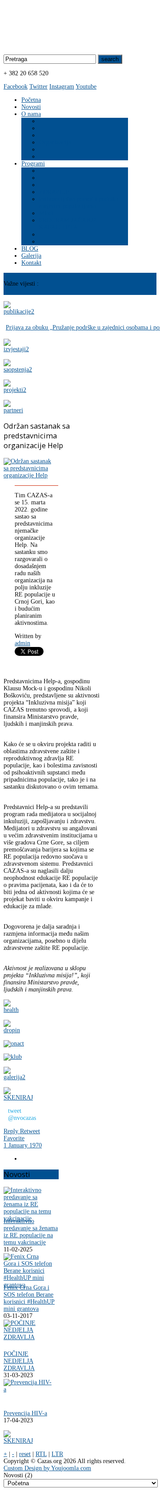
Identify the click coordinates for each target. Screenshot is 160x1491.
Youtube (86, 86)
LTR (57, 1454)
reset (25, 1454)
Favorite (14, 1138)
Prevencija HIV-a (25, 1413)
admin (22, 643)
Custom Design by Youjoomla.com (47, 1468)
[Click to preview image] (28, 475)
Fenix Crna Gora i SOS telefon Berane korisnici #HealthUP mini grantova (29, 1298)
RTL (41, 1454)
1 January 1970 (23, 1145)
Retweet (30, 1131)
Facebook (16, 86)
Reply (12, 1131)
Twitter (38, 86)
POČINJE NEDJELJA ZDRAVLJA (19, 1361)
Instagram (61, 86)
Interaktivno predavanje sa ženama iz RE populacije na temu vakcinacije (31, 1232)
